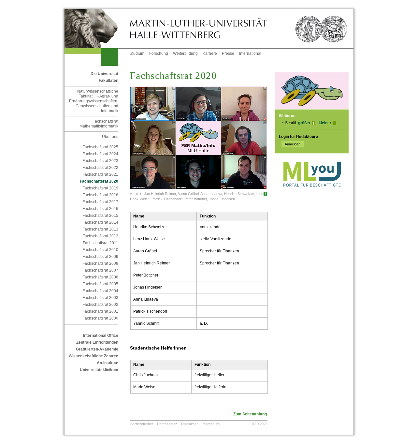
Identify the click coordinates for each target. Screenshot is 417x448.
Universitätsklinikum (99, 369)
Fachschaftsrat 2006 (100, 277)
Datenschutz (167, 424)
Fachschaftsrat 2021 (100, 174)
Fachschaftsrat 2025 (100, 147)
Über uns (110, 136)
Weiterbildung (185, 53)
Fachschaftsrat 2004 (100, 291)
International (250, 53)
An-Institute (107, 363)
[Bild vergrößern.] (265, 194)
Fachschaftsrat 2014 (100, 222)
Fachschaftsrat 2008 (100, 263)
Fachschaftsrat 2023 (100, 160)
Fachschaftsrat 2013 (100, 229)
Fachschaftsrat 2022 (100, 167)
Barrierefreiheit (141, 424)
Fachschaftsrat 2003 (100, 297)
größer (304, 123)
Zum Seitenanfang (250, 414)
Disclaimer (189, 424)
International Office (100, 335)
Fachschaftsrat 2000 (100, 318)
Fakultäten (108, 80)
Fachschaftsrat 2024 (100, 154)
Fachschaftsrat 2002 (100, 304)
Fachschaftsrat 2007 (100, 270)
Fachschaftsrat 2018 (100, 195)
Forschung (158, 53)
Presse (228, 53)
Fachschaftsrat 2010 (100, 249)
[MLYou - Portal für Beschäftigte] (312, 193)
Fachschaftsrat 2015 (100, 215)
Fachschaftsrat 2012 (100, 236)
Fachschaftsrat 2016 (100, 208)
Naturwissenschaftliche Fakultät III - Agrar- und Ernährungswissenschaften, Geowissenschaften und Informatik (93, 101)
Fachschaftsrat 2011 (100, 243)
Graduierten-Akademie (97, 349)
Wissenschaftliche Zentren (93, 356)
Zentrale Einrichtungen (97, 342)
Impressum (211, 424)
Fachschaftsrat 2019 (100, 188)
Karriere (210, 53)
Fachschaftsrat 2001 (100, 311)
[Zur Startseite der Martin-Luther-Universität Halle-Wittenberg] (97, 28)
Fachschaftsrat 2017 (100, 202)
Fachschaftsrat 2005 (100, 284)
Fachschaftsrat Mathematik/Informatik (98, 123)
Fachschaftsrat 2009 (100, 256)
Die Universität (104, 73)
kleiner (325, 123)
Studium (137, 53)
